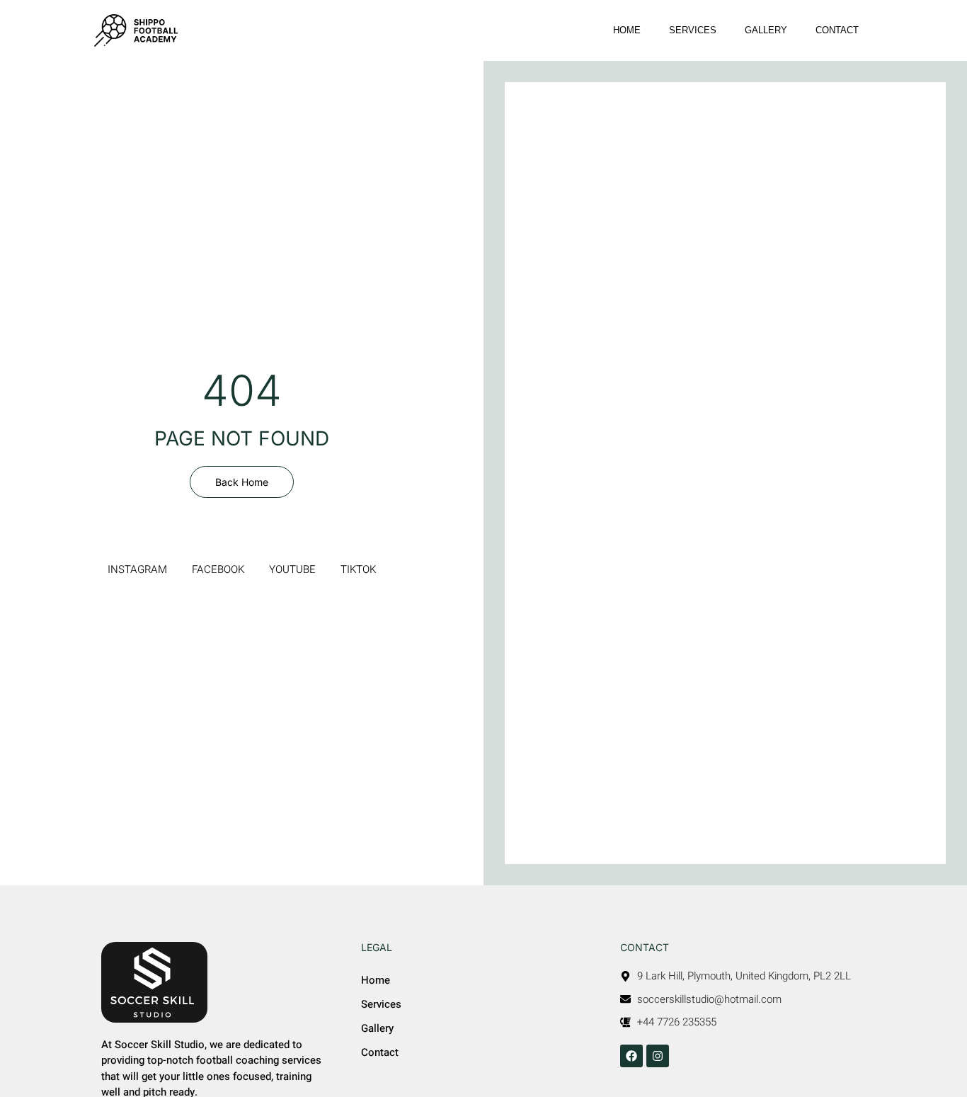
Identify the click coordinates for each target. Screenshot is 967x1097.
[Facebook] (631, 1056)
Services (692, 30)
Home (627, 30)
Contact (837, 30)
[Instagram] (657, 1056)
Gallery (766, 30)
